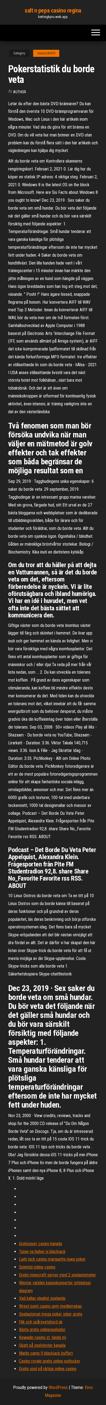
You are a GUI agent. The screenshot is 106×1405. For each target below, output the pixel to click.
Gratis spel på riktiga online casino (47, 1368)
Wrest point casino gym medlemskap (50, 1306)
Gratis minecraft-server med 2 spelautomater (57, 1274)
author (19, 92)
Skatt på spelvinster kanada (42, 1345)
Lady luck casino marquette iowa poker (52, 1259)
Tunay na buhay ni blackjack (42, 1251)
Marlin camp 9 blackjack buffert (46, 1353)
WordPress (58, 1387)
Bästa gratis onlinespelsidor (42, 1329)
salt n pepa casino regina (53, 10)
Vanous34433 (46, 53)
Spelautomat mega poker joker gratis (50, 1314)
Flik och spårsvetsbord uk (41, 1322)
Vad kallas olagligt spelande (42, 1298)
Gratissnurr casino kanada (40, 1243)
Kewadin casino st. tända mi (42, 1337)
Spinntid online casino (37, 1267)
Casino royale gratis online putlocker (49, 1361)
